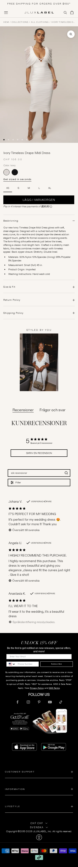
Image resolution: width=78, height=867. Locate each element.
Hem (6, 22)
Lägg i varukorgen (39, 200)
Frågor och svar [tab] (53, 410)
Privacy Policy (37, 688)
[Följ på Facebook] (17, 702)
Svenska (36, 827)
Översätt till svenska (26, 530)
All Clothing (40, 22)
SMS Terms (54, 688)
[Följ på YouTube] (50, 702)
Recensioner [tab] (23, 410)
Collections (20, 22)
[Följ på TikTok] (61, 702)
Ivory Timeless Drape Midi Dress (63, 22)
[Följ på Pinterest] (39, 702)
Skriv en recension (39, 453)
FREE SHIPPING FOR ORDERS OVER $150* (39, 3)
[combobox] (11, 664)
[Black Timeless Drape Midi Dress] (15, 172)
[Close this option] (39, 837)
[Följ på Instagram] (28, 702)
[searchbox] (35, 472)
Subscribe (56, 664)
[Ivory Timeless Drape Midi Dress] (6, 172)
